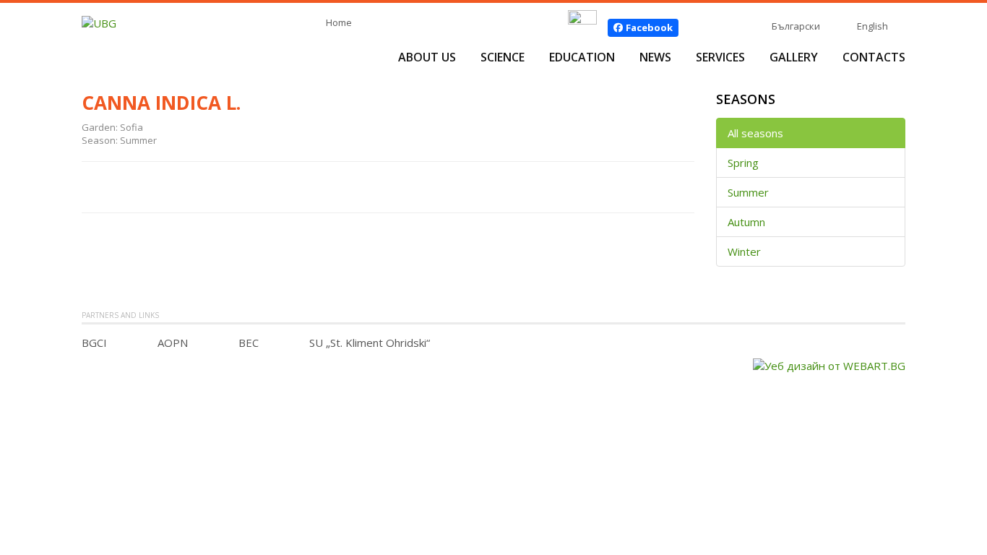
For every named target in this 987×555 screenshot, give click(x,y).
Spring (743, 162)
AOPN (173, 342)
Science (502, 57)
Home (339, 22)
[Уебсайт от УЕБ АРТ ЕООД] (829, 364)
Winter (744, 251)
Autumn (746, 222)
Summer (748, 192)
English (872, 26)
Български (796, 26)
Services (720, 57)
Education (582, 57)
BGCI (94, 342)
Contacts (873, 57)
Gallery (794, 57)
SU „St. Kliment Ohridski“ (369, 342)
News (655, 57)
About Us (427, 57)
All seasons (755, 133)
